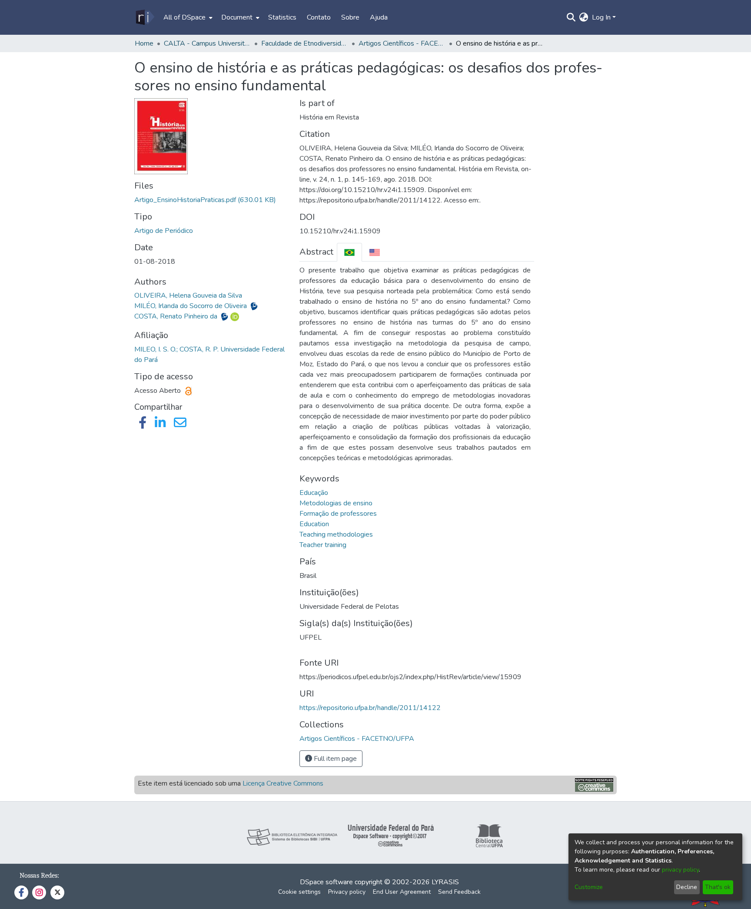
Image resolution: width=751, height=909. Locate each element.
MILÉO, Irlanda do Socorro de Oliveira (191, 306)
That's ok (718, 887)
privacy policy (680, 870)
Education (314, 524)
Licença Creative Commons (283, 783)
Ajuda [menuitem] (379, 17)
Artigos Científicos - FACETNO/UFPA (402, 43)
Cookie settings (299, 892)
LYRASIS (445, 882)
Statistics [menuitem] (282, 17)
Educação (313, 493)
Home (144, 43)
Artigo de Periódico (163, 231)
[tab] (349, 252)
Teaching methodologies (336, 534)
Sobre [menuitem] (350, 17)
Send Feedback (459, 892)
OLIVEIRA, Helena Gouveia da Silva (188, 295)
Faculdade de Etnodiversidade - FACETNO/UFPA (304, 43)
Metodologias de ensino (335, 503)
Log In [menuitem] (601, 17)
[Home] (144, 17)
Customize (589, 887)
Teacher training (322, 545)
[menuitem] (187, 17)
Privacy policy (347, 892)
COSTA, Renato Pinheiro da (176, 316)
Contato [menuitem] (319, 17)
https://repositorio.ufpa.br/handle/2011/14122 (370, 708)
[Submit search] (571, 17)
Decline (686, 887)
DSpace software (326, 882)
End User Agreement (402, 892)
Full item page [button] (334, 758)
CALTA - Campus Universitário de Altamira (207, 43)
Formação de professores (338, 513)
